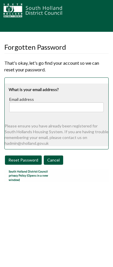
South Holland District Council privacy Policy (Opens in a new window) (28, 175)
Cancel (53, 159)
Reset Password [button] (23, 159)
